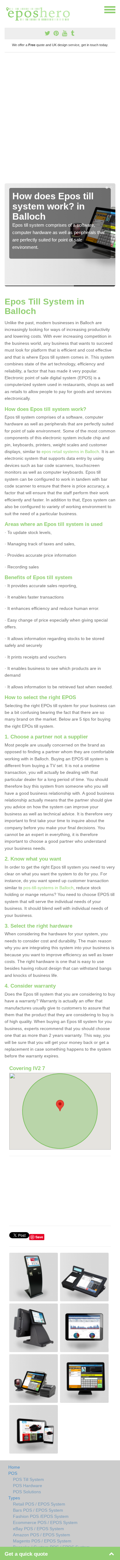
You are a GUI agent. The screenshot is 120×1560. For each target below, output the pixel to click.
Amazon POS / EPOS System (41, 1534)
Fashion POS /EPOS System (41, 1516)
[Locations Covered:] (7, 9)
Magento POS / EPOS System (42, 1540)
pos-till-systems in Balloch (48, 887)
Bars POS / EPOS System (38, 1510)
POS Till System (28, 1479)
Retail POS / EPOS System (39, 1504)
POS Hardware (27, 1485)
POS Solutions (27, 1491)
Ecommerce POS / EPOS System (45, 1522)
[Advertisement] (60, 120)
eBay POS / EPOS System (38, 1528)
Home (14, 1467)
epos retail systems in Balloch (70, 451)
